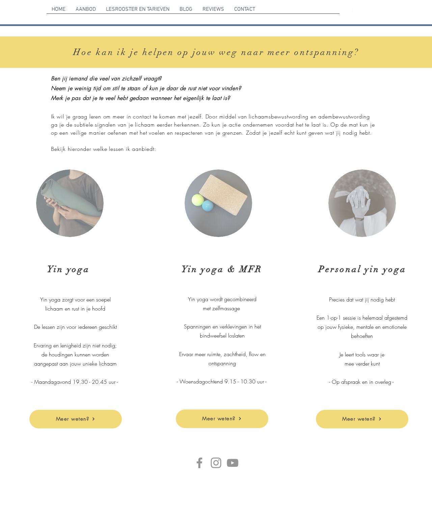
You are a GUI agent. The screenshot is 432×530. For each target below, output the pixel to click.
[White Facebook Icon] (349, 11)
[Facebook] (199, 463)
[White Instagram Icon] (362, 11)
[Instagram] (216, 463)
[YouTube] (232, 463)
